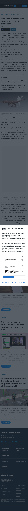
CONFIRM (8, 276)
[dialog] (14, 255)
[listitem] (14, 256)
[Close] (24, 228)
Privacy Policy (22, 282)
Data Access (14, 282)
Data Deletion (5, 282)
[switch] (22, 260)
